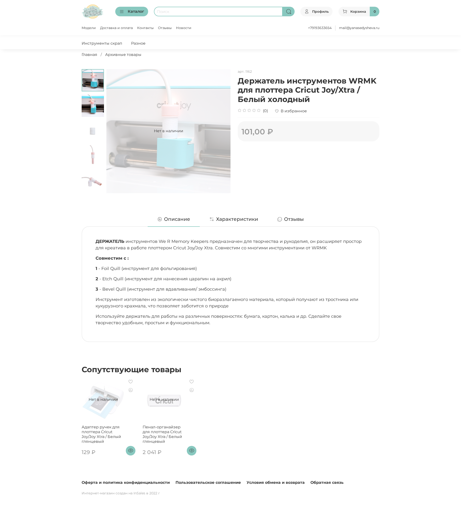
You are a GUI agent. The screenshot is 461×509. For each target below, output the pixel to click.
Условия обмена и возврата (276, 482)
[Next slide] (221, 131)
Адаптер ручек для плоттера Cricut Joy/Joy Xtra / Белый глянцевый (101, 434)
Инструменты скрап (102, 43)
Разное (138, 43)
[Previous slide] (116, 131)
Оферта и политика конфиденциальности (126, 482)
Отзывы (165, 28)
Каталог (136, 11)
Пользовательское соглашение (208, 482)
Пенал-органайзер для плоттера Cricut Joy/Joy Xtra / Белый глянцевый (162, 434)
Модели (89, 28)
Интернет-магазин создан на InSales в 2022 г (121, 493)
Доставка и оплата (116, 28)
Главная (89, 54)
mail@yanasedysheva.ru (359, 28)
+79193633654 (320, 28)
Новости (183, 28)
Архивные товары (123, 54)
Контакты (145, 28)
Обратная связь (327, 482)
